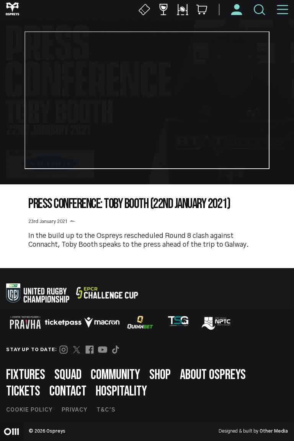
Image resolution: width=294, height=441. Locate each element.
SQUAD (68, 375)
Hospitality (121, 391)
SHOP (160, 375)
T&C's (105, 410)
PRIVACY (74, 410)
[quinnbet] (140, 322)
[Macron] (102, 322)
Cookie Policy (29, 410)
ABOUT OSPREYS (213, 375)
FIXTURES (25, 375)
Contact (68, 391)
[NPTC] (217, 322)
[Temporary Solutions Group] (178, 322)
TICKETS (23, 391)
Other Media (274, 431)
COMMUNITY (115, 375)
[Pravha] (25, 322)
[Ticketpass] (63, 323)
